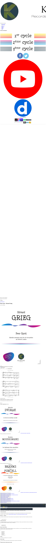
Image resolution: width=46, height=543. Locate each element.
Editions (2, 27)
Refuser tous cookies (8, 542)
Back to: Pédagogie (2, 301)
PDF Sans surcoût (3, 367)
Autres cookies (21, 510)
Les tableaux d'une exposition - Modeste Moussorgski (26, 462)
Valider (11, 542)
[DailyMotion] (23, 116)
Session (24, 510)
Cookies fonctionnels (3, 510)
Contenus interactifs (12, 510)
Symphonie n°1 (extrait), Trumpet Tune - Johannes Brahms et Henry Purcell (28, 492)
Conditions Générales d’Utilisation (12, 514)
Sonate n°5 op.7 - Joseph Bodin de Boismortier (8, 498)
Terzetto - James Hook (5, 497)
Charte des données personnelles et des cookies (22, 514)
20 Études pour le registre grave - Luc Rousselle (8, 499)
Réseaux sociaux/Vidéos (17, 510)
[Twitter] (26, 58)
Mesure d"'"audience (7, 510)
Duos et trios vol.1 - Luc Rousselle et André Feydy (8, 493)
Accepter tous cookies (3, 542)
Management (3, 26)
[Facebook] (20, 58)
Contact (2, 28)
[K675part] (10, 397)
